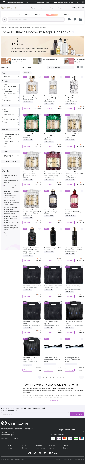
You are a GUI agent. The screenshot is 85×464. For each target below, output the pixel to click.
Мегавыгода (7, 77)
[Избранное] (75, 20)
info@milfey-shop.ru (7, 435)
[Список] (82, 67)
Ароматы (6, 109)
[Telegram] (39, 453)
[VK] (45, 453)
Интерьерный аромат (10, 134)
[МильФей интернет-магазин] (9, 7)
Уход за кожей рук (9, 119)
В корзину (27, 108)
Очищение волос (9, 114)
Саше (5, 97)
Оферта (57, 459)
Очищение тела (8, 117)
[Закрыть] (83, 2)
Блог (9, 445)
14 (66, 377)
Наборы (65, 445)
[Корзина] (80, 20)
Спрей (5, 146)
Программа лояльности (66, 430)
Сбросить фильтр (10, 162)
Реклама (79, 55)
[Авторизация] (69, 20)
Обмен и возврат (41, 448)
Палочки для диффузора (7, 137)
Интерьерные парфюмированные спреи (10, 93)
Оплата (52, 8)
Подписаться (77, 414)
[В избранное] (39, 77)
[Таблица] (78, 67)
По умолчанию (55, 67)
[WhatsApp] (29, 453)
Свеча (5, 144)
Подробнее (52, 400)
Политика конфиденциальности (74, 459)
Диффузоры (7, 89)
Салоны (60, 8)
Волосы (6, 111)
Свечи (5, 122)
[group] (15, 61)
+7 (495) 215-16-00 (77, 8)
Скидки (65, 448)
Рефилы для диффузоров (7, 101)
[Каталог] (4, 20)
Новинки (25, 8)
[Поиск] (63, 20)
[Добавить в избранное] (73, 32)
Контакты (43, 8)
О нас (10, 448)
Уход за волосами (9, 125)
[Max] (34, 453)
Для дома (27, 72)
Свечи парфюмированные (10, 85)
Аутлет (24, 445)
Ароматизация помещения (8, 156)
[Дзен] (53, 453)
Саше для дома (8, 141)
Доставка (34, 8)
